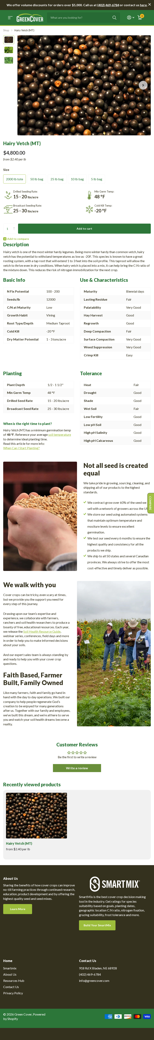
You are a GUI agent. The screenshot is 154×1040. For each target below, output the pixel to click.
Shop (6, 30)
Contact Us (11, 987)
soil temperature (59, 434)
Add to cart (84, 228)
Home (7, 961)
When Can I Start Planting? (21, 448)
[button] (143, 85)
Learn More (17, 909)
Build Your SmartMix (97, 925)
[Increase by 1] (14, 225)
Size (6, 169)
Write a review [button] (77, 768)
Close (149, 4)
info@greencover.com (94, 980)
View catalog (10, 17)
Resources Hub (13, 980)
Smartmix (9, 968)
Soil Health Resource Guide (42, 631)
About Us (9, 974)
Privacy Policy (13, 993)
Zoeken (114, 17)
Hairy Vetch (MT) (19, 843)
